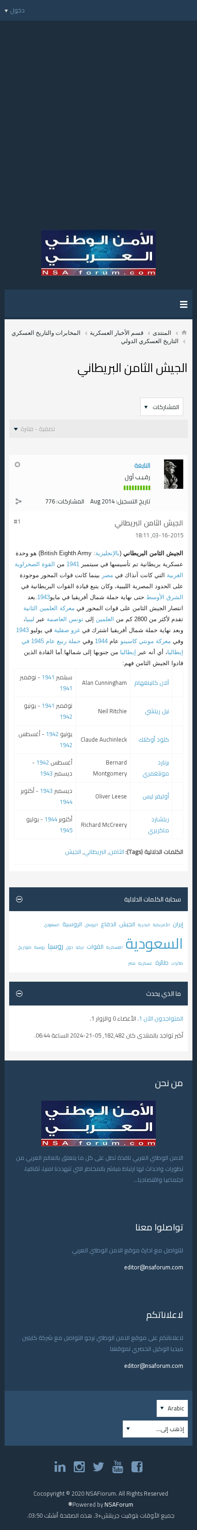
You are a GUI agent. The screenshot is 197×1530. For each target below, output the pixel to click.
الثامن (116, 851)
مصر (107, 575)
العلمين (105, 619)
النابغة (142, 465)
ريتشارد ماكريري (158, 825)
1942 (66, 716)
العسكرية (114, 947)
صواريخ (25, 947)
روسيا (55, 946)
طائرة (162, 962)
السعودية (154, 943)
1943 (43, 597)
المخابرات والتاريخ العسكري (46, 332)
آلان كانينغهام (151, 682)
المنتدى (162, 332)
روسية (39, 947)
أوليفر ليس (155, 796)
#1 (17, 521)
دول (69, 947)
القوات (95, 946)
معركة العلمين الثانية (49, 608)
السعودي (52, 925)
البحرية (144, 925)
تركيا (80, 947)
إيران (178, 923)
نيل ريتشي (157, 710)
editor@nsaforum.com (153, 1267)
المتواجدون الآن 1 (161, 1018)
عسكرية (145, 963)
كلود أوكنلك (153, 739)
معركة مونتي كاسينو (145, 641)
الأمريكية (161, 925)
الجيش (73, 851)
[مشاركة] (18, 501)
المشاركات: (70, 501)
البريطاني (95, 851)
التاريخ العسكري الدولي (150, 341)
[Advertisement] (98, 119)
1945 (66, 830)
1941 (72, 564)
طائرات (177, 963)
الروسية (72, 923)
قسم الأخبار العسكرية (116, 332)
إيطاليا (128, 652)
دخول (17, 10)
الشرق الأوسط (164, 597)
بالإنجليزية (107, 553)
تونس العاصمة (65, 619)
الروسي (91, 925)
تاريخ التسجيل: (133, 501)
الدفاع (108, 923)
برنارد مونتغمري (155, 768)
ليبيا (29, 619)
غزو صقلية (67, 630)
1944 (101, 641)
